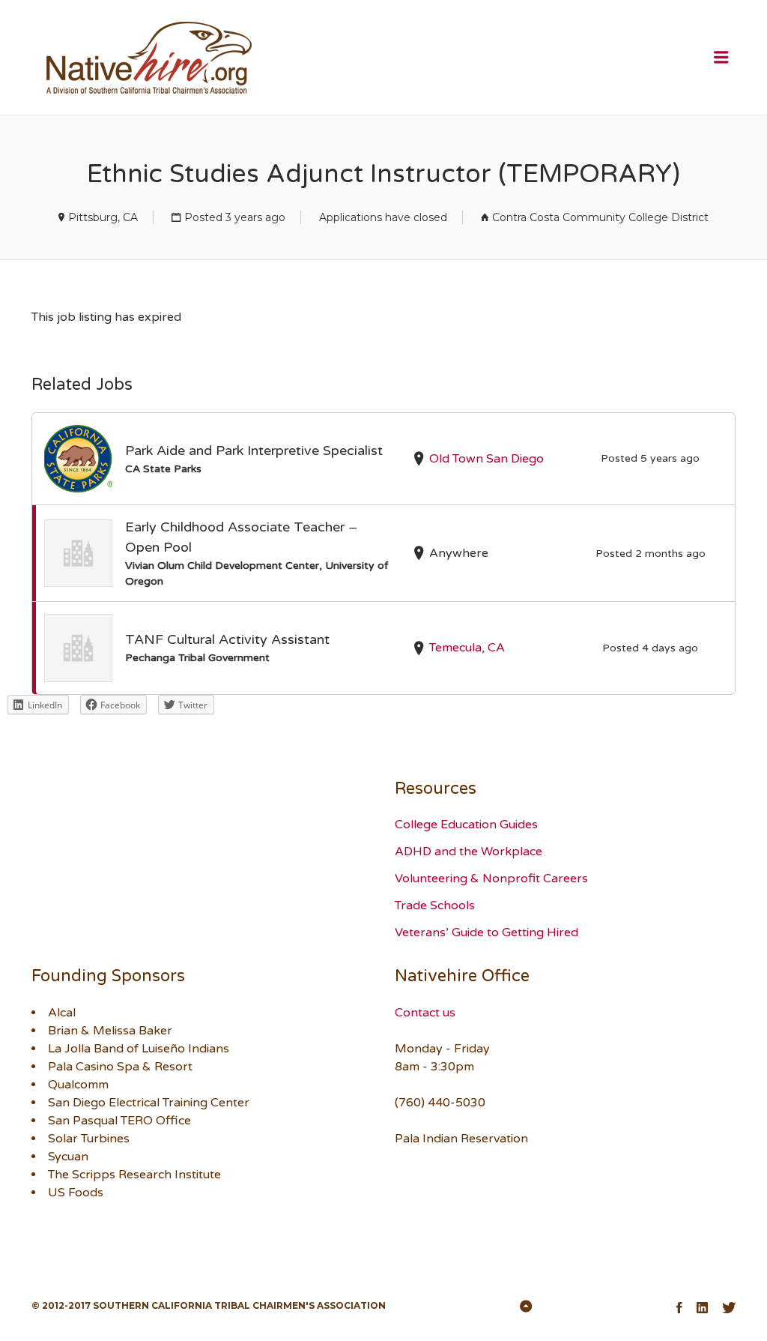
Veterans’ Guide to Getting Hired (486, 932)
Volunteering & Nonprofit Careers (491, 878)
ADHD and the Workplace (468, 851)
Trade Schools (435, 905)
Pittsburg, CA (103, 217)
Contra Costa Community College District (600, 217)
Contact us (425, 1012)
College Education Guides (466, 824)
